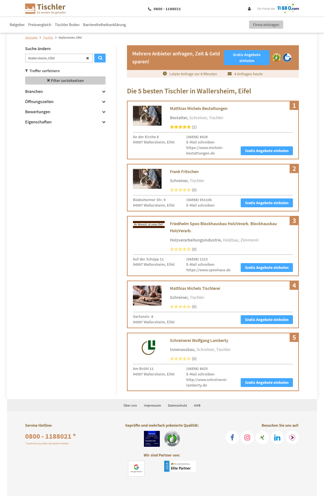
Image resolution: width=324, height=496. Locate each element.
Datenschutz (177, 405)
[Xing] (262, 437)
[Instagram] (247, 437)
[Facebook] (232, 437)
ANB (197, 405)
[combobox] (59, 58)
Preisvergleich (39, 24)
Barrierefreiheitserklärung (104, 24)
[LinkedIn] (277, 437)
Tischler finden (67, 24)
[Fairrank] (292, 437)
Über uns (130, 405)
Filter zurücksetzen (67, 80)
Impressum (152, 405)
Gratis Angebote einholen (267, 150)
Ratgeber (17, 24)
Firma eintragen (266, 24)
